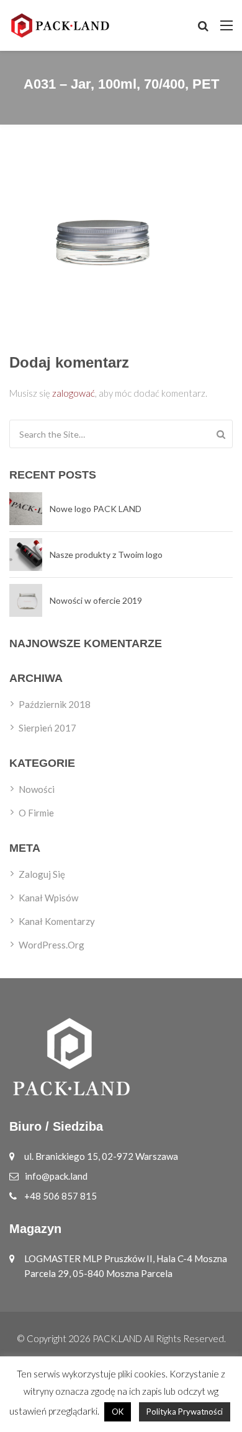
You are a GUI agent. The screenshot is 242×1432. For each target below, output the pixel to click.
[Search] (220, 434)
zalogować (73, 393)
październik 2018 (55, 704)
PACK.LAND (117, 1338)
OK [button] (117, 1412)
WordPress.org (51, 944)
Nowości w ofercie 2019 (96, 600)
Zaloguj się (42, 874)
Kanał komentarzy (57, 921)
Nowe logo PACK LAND (95, 508)
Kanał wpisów (48, 897)
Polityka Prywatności (184, 1412)
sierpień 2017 (47, 727)
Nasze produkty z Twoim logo (106, 554)
